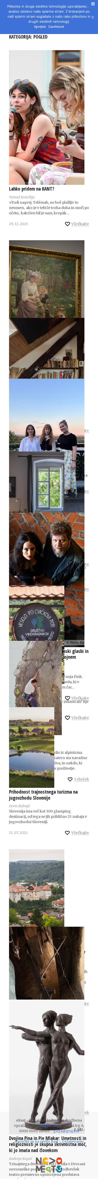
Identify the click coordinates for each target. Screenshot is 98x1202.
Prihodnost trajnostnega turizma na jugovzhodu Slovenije (43, 795)
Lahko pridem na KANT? (31, 189)
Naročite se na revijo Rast (36, 1141)
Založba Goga (49, 1125)
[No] (92, 16)
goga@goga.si (66, 1131)
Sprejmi (40, 26)
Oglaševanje (72, 1141)
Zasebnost (56, 26)
